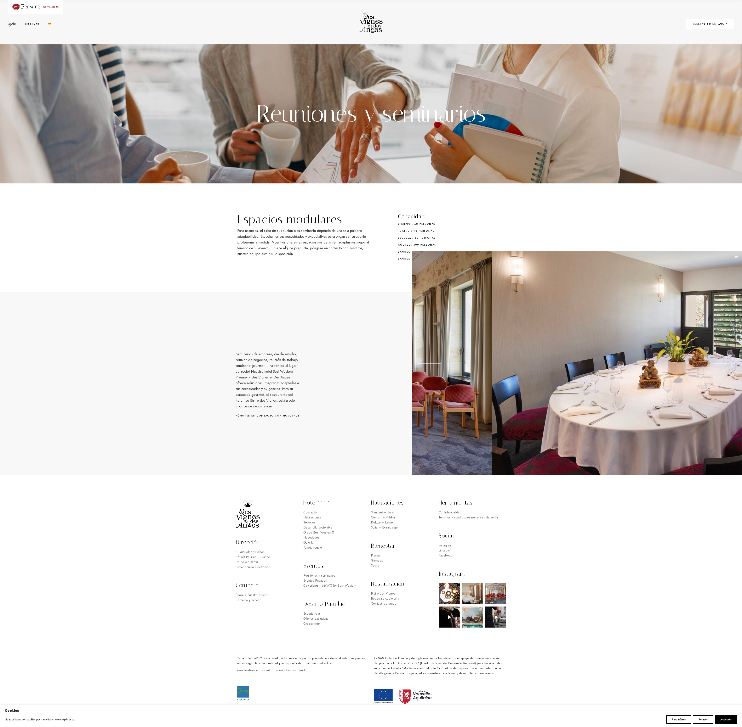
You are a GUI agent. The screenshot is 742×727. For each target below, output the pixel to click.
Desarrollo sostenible (317, 527)
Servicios (309, 522)
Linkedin (444, 550)
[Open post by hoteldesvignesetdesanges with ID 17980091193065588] (495, 617)
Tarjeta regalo (312, 547)
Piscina (375, 555)
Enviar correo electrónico (253, 567)
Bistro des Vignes (383, 593)
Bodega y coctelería (385, 598)
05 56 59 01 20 (247, 562)
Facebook (445, 555)
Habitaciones (312, 517)
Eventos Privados (315, 580)
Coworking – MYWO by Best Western (329, 585)
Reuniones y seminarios (319, 575)
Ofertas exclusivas (315, 618)
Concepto (310, 512)
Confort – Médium (383, 517)
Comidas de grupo (383, 603)
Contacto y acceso (248, 600)
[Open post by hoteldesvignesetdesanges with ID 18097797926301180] (495, 593)
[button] (429, 363)
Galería (308, 542)
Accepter (726, 719)
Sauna (375, 565)
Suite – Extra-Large (384, 527)
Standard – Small (382, 512)
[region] (371, 716)
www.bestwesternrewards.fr (256, 670)
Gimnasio (377, 560)
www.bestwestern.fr (292, 670)
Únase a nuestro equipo (252, 595)
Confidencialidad (450, 512)
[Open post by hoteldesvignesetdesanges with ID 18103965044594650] (449, 617)
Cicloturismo (311, 623)
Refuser (703, 719)
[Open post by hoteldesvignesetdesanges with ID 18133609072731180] (449, 593)
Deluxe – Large (382, 522)
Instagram (445, 545)
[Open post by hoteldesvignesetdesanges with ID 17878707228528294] (472, 593)
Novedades (311, 537)
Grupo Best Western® (318, 532)
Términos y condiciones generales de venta (468, 517)
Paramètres (679, 719)
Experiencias (312, 613)
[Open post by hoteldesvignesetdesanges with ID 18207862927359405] (472, 617)
